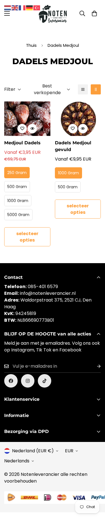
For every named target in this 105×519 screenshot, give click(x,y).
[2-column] (96, 89)
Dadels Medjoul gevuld (73, 146)
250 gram (17, 172)
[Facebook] (11, 381)
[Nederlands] (7, 7)
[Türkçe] (37, 7)
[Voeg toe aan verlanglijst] (22, 128)
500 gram (17, 186)
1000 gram (17, 200)
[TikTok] (44, 381)
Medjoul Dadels (22, 142)
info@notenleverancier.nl (48, 293)
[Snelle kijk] (32, 128)
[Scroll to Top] (95, 489)
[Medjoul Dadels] (27, 118)
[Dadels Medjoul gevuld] (78, 118)
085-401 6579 (43, 286)
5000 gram (18, 214)
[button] (94, 13)
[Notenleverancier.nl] (52, 13)
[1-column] (83, 89)
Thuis (31, 45)
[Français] (22, 7)
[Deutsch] (29, 7)
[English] (15, 7)
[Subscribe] (94, 366)
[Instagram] (27, 381)
